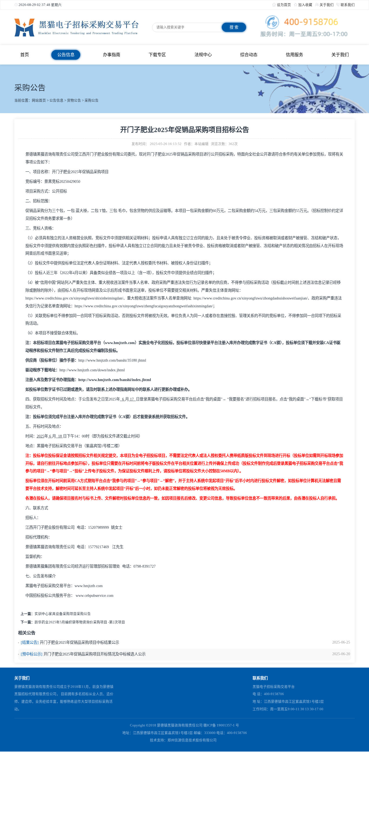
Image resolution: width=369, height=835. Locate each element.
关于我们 (327, 5)
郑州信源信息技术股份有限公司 (192, 740)
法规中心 (203, 54)
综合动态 (248, 54)
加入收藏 (305, 5)
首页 (24, 54)
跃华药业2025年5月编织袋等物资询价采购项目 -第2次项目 (80, 622)
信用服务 (294, 54)
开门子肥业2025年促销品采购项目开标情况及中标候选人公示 (94, 654)
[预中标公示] (31, 654)
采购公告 (92, 100)
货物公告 (74, 100)
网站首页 (39, 100)
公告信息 (66, 54)
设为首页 (284, 5)
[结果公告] (30, 642)
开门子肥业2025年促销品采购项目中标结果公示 (79, 642)
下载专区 (157, 54)
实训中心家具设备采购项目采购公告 (63, 614)
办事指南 (111, 54)
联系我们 (348, 5)
